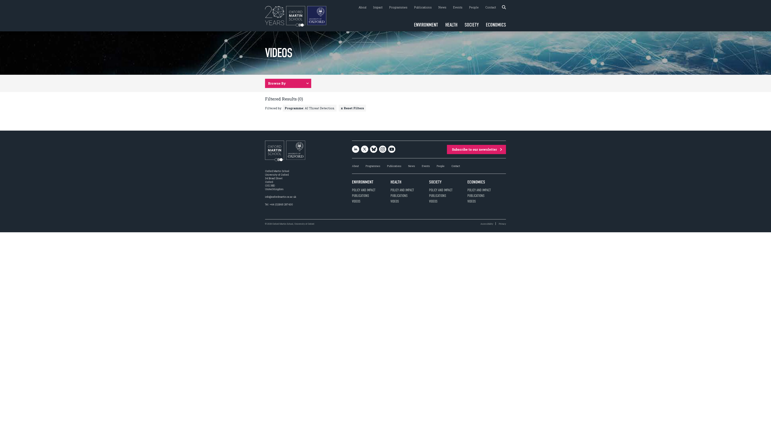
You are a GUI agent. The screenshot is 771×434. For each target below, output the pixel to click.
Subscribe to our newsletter (474, 149)
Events (457, 7)
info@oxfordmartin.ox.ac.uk (280, 197)
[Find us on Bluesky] (373, 150)
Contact (490, 7)
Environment (426, 25)
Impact (377, 7)
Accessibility (486, 223)
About (362, 7)
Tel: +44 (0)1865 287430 (279, 204)
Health (451, 25)
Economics (496, 25)
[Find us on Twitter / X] (364, 150)
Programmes (398, 7)
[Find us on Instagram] (382, 150)
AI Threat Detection (310, 108)
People (474, 7)
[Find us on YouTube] (391, 150)
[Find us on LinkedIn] (355, 150)
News (442, 7)
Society (472, 25)
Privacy (502, 223)
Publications (423, 7)
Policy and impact (363, 190)
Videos (356, 201)
